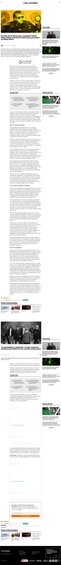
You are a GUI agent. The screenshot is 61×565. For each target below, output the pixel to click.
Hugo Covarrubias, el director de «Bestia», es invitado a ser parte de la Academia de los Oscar (36, 311)
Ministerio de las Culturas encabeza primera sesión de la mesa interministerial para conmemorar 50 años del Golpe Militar (15, 312)
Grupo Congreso (3, 527)
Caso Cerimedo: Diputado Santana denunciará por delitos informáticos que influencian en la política (51, 70)
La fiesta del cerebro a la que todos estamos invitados (50, 56)
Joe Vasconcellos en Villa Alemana (25, 311)
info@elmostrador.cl (8, 554)
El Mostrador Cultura (5, 354)
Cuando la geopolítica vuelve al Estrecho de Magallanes (18, 104)
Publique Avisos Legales (35, 552)
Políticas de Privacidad (22, 554)
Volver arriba (3, 560)
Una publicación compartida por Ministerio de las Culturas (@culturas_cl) (25, 442)
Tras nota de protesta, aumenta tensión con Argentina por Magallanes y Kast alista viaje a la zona (19, 99)
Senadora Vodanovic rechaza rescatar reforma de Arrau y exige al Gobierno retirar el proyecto (51, 65)
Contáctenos (34, 553)
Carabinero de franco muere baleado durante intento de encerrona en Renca (50, 107)
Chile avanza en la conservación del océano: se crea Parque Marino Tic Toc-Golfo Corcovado (5, 311)
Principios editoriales (22, 553)
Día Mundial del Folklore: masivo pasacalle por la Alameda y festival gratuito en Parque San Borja (33, 99)
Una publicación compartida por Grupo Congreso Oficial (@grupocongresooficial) (26, 499)
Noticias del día (47, 92)
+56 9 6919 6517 (3, 554)
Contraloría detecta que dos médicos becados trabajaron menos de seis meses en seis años (51, 112)
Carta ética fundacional (22, 552)
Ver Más (13, 45)
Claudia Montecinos (8, 45)
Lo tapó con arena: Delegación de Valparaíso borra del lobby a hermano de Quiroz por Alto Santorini (34, 105)
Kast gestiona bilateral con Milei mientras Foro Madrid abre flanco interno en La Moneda (50, 42)
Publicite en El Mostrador (35, 551)
